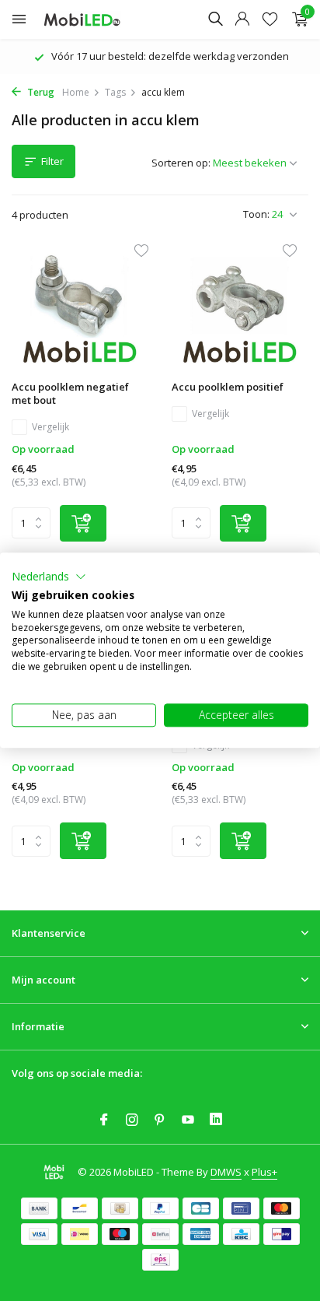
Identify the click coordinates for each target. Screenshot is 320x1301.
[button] (49, 576)
